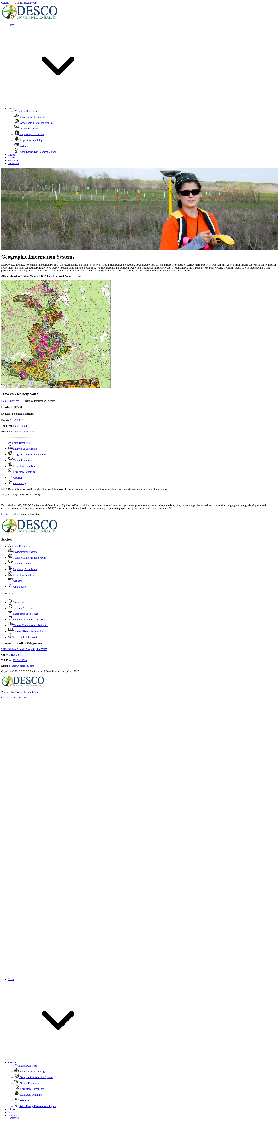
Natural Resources (29, 128)
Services (12, 108)
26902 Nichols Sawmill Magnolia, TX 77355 (24, 649)
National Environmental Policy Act (30, 625)
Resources (13, 160)
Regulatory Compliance (31, 134)
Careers (5, 2)
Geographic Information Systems (36, 122)
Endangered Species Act (25, 613)
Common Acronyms (23, 608)
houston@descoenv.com (21, 431)
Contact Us (13, 163)
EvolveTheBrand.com (26, 692)
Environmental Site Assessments (29, 619)
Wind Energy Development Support (37, 151)
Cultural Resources (27, 111)
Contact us (6, 514)
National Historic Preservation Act (30, 631)
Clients (11, 154)
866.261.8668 (20, 425)
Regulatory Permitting (30, 140)
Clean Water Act (21, 602)
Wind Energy (19, 483)
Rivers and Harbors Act (25, 637)
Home (11, 25)
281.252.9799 (29, 2)
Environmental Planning (32, 117)
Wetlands (24, 146)
